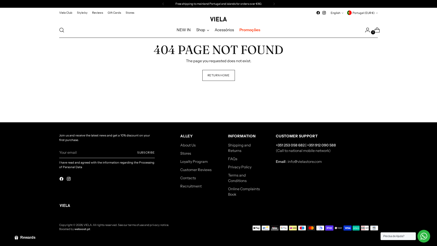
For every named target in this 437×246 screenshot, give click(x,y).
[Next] (274, 4)
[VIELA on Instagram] (324, 13)
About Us (188, 145)
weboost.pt (82, 229)
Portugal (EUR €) (364, 13)
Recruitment (191, 186)
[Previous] (163, 4)
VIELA (88, 225)
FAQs (232, 158)
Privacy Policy (240, 167)
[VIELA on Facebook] (318, 13)
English (335, 13)
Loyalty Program (194, 161)
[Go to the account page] (365, 30)
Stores (185, 153)
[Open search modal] (61, 30)
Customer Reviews (196, 169)
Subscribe (146, 152)
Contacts (188, 178)
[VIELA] (218, 19)
